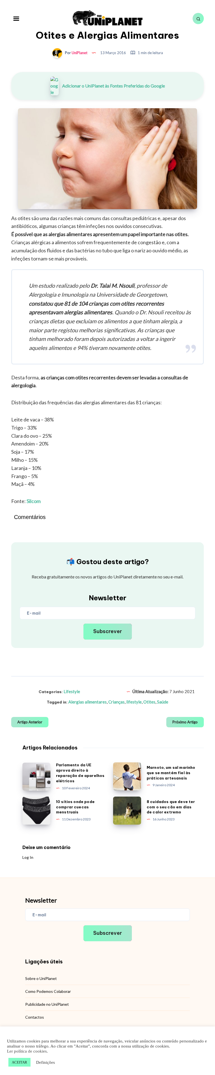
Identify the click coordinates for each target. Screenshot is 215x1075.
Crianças (116, 701)
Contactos (34, 1017)
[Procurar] (198, 18)
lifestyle (134, 701)
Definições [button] (45, 1062)
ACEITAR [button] (19, 1062)
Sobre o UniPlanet (41, 978)
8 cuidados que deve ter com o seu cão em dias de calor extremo (171, 807)
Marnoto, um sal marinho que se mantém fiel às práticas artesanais (171, 772)
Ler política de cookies (27, 1051)
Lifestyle (72, 691)
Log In (27, 857)
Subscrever (107, 631)
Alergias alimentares (87, 701)
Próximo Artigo (185, 722)
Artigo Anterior (29, 722)
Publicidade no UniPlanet (47, 1004)
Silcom (34, 501)
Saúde (162, 701)
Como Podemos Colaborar (48, 991)
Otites (149, 701)
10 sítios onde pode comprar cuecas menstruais (75, 807)
